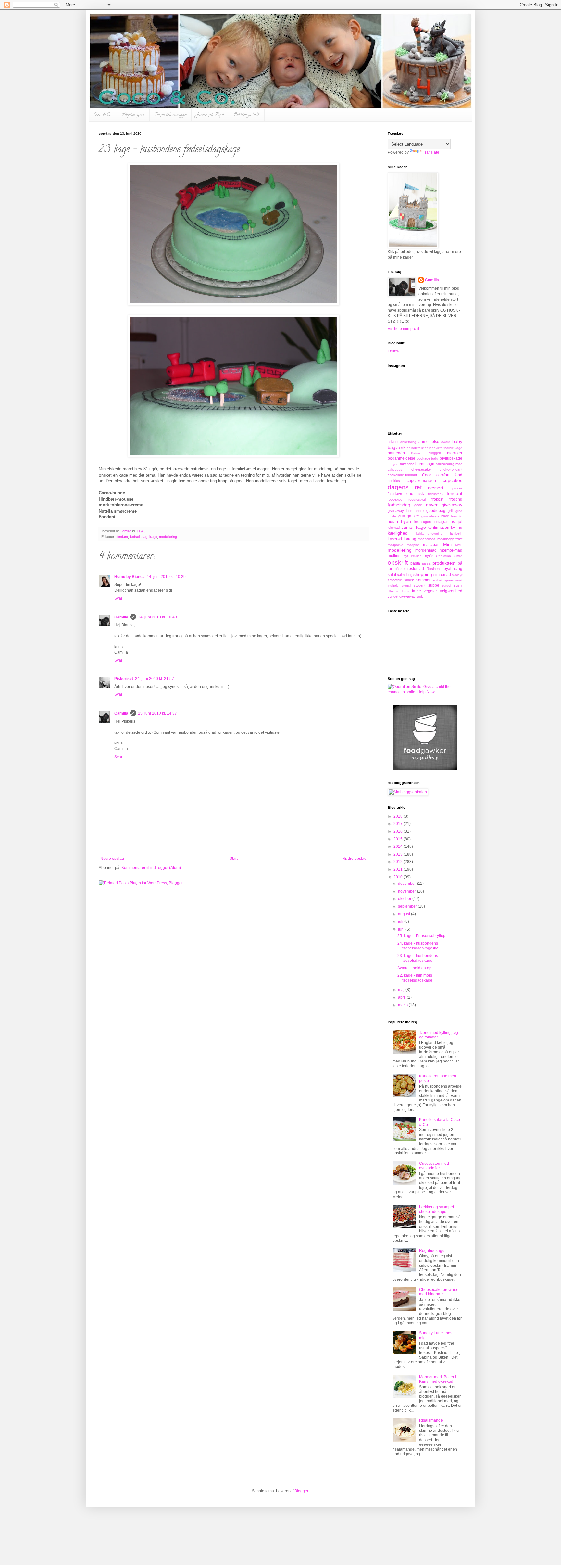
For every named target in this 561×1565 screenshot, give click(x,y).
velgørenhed (451, 591)
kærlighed (398, 533)
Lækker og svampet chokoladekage (436, 1209)
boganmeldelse (401, 458)
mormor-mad (451, 550)
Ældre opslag (355, 858)
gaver (432, 504)
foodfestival (417, 499)
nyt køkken (413, 556)
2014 (398, 846)
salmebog (404, 575)
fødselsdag (138, 537)
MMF (458, 545)
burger (392, 464)
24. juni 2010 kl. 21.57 (154, 678)
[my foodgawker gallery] (425, 768)
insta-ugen (422, 522)
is (453, 521)
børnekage (424, 464)
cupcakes (452, 480)
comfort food (449, 475)
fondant (122, 537)
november (407, 891)
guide (392, 516)
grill (450, 511)
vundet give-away (402, 596)
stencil (406, 585)
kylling (456, 527)
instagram (441, 522)
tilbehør (393, 591)
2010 (398, 877)
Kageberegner (133, 115)
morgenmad (426, 550)
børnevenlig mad (449, 464)
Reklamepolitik (247, 115)
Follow (393, 351)
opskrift (398, 562)
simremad (442, 574)
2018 (398, 816)
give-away (452, 504)
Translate (431, 152)
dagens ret (405, 487)
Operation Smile (449, 556)
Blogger (301, 1491)
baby (457, 441)
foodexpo (395, 499)
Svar (118, 598)
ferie (409, 493)
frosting (455, 499)
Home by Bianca (129, 576)
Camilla (121, 617)
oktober (405, 899)
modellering (168, 537)
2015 (398, 839)
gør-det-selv (430, 516)
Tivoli (405, 591)
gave (418, 505)
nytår (429, 556)
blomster (454, 453)
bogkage (423, 458)
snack (409, 580)
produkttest (443, 563)
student (419, 585)
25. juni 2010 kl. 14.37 (157, 713)
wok (420, 596)
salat (392, 574)
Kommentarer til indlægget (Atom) (151, 867)
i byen (404, 521)
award (445, 442)
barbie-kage (453, 448)
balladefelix (415, 448)
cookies (394, 481)
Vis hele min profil (403, 328)
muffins (394, 555)
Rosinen (433, 569)
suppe (433, 585)
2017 (398, 823)
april (402, 997)
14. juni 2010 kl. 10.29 (166, 576)
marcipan (431, 544)
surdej (446, 585)
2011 (398, 869)
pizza (426, 563)
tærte (416, 591)
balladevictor (434, 448)
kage (153, 537)
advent (393, 442)
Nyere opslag (112, 858)
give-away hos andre (406, 511)
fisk (420, 493)
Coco (426, 475)
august (404, 914)
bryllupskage (451, 458)
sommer (423, 580)
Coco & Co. (103, 115)
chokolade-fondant (402, 475)
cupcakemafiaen (421, 480)
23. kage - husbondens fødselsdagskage (417, 957)
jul (460, 521)
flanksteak (435, 494)
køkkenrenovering (429, 533)
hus (391, 521)
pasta (415, 563)
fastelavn (395, 494)
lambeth (456, 533)
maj (401, 989)
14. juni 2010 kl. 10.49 (157, 617)
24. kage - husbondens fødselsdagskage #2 (417, 945)
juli (401, 921)
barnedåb (396, 453)
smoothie (395, 580)
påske (400, 569)
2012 (398, 861)
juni (401, 929)
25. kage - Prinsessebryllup (421, 936)
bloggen (435, 453)
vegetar (430, 591)
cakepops (395, 469)
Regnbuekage (431, 1250)
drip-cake (455, 488)
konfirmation (438, 527)
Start (234, 858)
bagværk (396, 447)
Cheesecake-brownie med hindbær (438, 1291)
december (407, 883)
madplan (413, 545)
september (408, 906)
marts (403, 1005)
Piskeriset (123, 678)
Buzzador (406, 464)
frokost (437, 499)
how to (456, 516)
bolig (434, 458)
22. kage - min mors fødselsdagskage (414, 977)
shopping (422, 574)
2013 (398, 854)
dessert (435, 487)
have (445, 516)
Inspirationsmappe (171, 115)
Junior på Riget (210, 115)
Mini (447, 544)
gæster (413, 516)
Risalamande (431, 1420)
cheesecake (421, 469)
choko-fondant (451, 469)
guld (401, 516)
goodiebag (435, 510)
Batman (417, 453)
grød (458, 511)
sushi (458, 585)
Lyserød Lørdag (402, 539)
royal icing (452, 568)
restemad (415, 568)
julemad (394, 527)
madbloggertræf (449, 539)
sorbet (437, 580)
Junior (407, 527)
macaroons (427, 539)
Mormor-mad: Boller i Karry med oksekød (437, 1379)
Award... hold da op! (414, 968)
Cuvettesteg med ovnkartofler (434, 1165)
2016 (398, 831)
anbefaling (408, 442)
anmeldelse (428, 441)
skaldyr (457, 575)
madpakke (395, 545)
